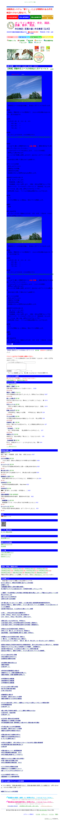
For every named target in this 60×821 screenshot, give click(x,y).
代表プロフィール (6, 554)
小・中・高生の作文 (6, 532)
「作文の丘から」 (38, 575)
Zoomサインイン (5, 556)
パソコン (51, 814)
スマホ (38, 814)
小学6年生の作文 (20, 570)
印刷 (56, 814)
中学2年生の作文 (45, 570)
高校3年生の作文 (42, 572)
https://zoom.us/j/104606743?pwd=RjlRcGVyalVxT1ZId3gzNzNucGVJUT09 (30, 274)
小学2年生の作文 (18, 569)
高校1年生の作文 (19, 572)
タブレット (44, 814)
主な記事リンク (5, 538)
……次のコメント (12, 446)
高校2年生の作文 (30, 572)
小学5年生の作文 (7, 570)
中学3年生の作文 (7, 572)
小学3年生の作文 (30, 569)
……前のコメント (12, 384)
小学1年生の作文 (6, 569)
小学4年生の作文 (42, 569)
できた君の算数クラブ (7, 552)
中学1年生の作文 (32, 570)
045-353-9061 (43, 810)
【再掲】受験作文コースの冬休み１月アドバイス (28, 68)
